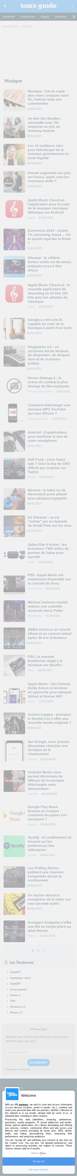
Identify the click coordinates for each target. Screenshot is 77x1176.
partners (23, 1104)
